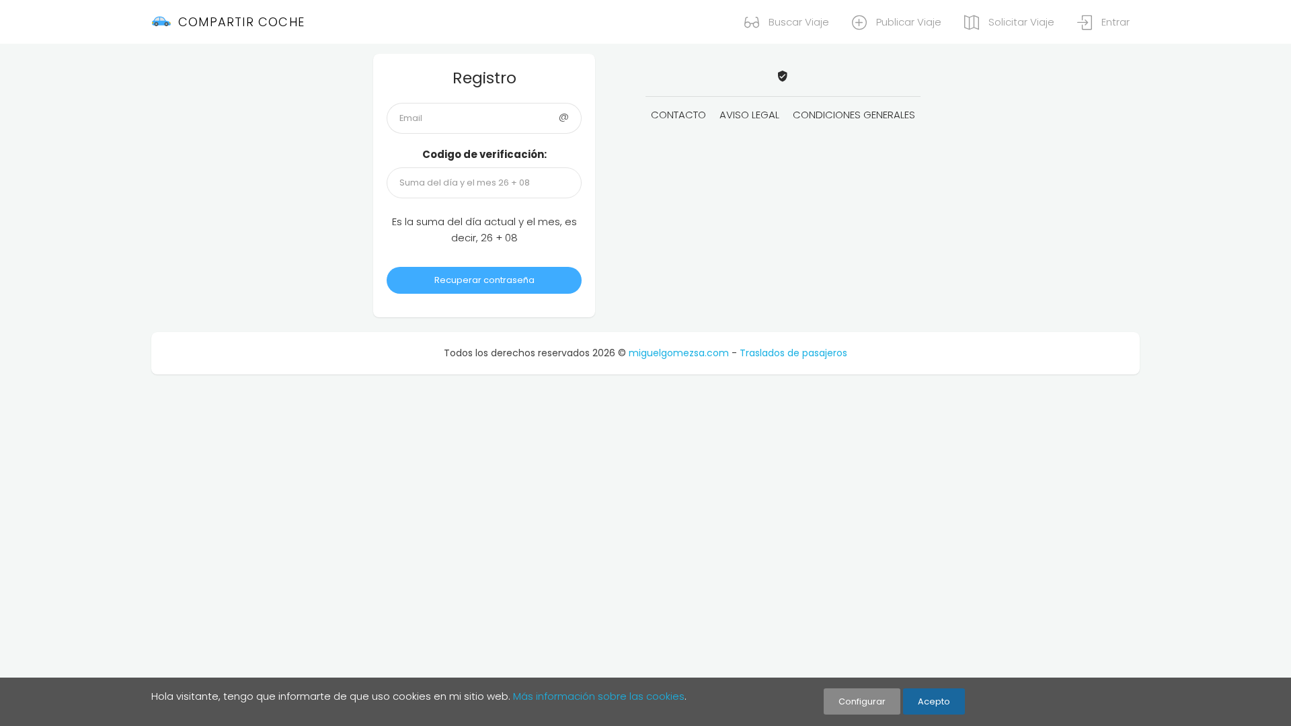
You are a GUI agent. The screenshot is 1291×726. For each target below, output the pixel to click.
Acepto (934, 701)
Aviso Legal (749, 115)
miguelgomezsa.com (679, 353)
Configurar (862, 701)
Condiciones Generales (854, 115)
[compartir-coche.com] (783, 77)
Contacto (678, 115)
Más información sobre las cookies (598, 696)
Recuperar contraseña (484, 280)
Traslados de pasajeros (793, 353)
